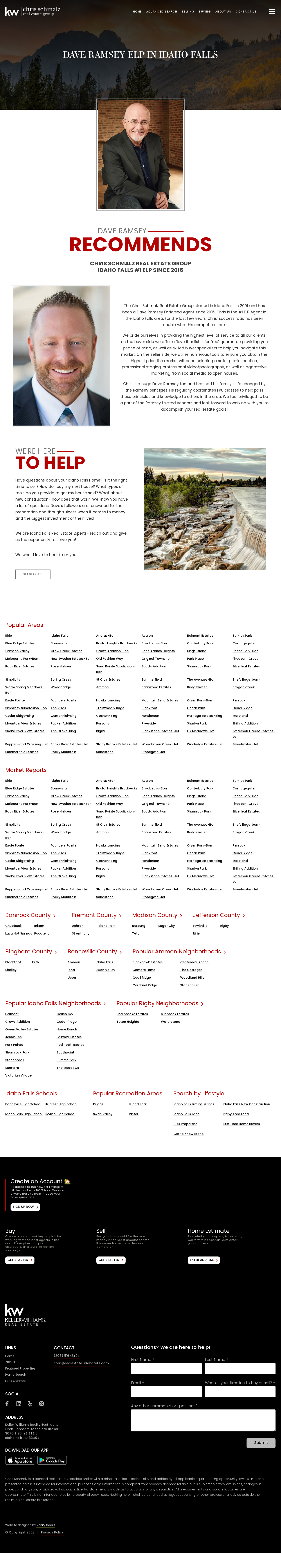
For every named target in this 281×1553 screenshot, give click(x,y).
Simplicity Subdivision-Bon (26, 708)
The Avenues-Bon (201, 679)
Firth (35, 962)
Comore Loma (144, 970)
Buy (49, 1246)
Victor (134, 1114)
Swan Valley (105, 970)
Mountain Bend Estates (160, 700)
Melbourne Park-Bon (21, 658)
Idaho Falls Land (186, 1114)
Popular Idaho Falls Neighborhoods (53, 1003)
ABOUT (10, 1362)
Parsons (102, 723)
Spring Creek (61, 679)
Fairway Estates (69, 1037)
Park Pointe (14, 1045)
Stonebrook (14, 1060)
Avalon (147, 635)
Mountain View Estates (23, 723)
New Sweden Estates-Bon (71, 658)
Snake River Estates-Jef (69, 744)
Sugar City (166, 926)
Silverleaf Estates (246, 666)
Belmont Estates (200, 635)
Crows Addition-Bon (112, 651)
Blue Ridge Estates (20, 643)
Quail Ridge (142, 977)
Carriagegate (243, 643)
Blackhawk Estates (148, 962)
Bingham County (28, 951)
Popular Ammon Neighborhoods (177, 951)
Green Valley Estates (22, 1029)
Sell (140, 1246)
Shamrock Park (199, 666)
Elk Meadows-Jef (200, 731)
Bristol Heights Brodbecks (116, 643)
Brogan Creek (243, 687)
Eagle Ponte (14, 845)
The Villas (58, 708)
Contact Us (246, 12)
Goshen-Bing (106, 716)
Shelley (10, 970)
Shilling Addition (245, 723)
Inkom (39, 926)
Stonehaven (189, 985)
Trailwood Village (110, 708)
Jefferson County (216, 915)
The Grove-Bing (63, 731)
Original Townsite (155, 658)
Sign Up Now (23, 1207)
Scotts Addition (154, 666)
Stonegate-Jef (153, 752)
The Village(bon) (246, 679)
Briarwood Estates (156, 687)
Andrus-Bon (105, 635)
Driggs (98, 1104)
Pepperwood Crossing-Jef (26, 744)
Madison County (154, 915)
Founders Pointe (63, 700)
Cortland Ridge (145, 985)
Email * (137, 1383)
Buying (205, 12)
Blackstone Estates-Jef (160, 731)
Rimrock (238, 700)
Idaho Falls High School (24, 1114)
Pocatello (42, 933)
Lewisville (200, 926)
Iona (71, 970)
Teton (137, 933)
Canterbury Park (200, 643)
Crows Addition (17, 1022)
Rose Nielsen (61, 666)
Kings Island (196, 651)
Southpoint (65, 1052)
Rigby (100, 731)
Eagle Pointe (15, 700)
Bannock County (28, 915)
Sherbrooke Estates (132, 1014)
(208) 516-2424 (67, 1356)
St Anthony (80, 933)
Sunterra (12, 1068)
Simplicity (12, 679)
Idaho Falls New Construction (246, 1104)
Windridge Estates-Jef (205, 744)
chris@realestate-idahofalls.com (81, 1363)
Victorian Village (18, 1075)
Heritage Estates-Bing (204, 716)
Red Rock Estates (70, 1045)
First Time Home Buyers (241, 1124)
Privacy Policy (52, 1532)
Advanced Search (161, 12)
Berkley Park (242, 635)
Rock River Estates (19, 666)
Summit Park (66, 1060)
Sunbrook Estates (175, 1014)
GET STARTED (32, 574)
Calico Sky (65, 1014)
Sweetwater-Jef (245, 744)
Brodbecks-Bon (154, 643)
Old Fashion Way (109, 658)
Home (137, 12)
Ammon (102, 687)
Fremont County (94, 915)
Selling (188, 12)
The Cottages (191, 970)
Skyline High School (60, 1114)
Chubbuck (13, 926)
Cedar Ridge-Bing (19, 716)
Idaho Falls (59, 635)
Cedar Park (196, 708)
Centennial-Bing (64, 716)
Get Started (17, 1260)
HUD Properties (185, 1124)
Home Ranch (67, 1029)
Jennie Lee (13, 1037)
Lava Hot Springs (18, 933)
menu (267, 10)
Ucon (72, 977)
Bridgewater (197, 687)
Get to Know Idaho (188, 1134)
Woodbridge (61, 687)
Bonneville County (92, 951)
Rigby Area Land (236, 1114)
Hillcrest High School (61, 1104)
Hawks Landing (108, 700)
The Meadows (68, 1068)
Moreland (240, 716)
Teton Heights (128, 1022)
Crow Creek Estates (66, 651)
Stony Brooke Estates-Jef (116, 744)
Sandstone (104, 752)
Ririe (8, 635)
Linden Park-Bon (245, 651)
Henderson (150, 716)
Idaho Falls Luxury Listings (193, 1104)
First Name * (142, 1360)
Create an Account (141, 1195)
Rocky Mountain (63, 752)
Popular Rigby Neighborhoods (157, 1003)
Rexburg (138, 926)
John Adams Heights (158, 651)
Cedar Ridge (242, 708)
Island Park (106, 926)
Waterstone (170, 1022)
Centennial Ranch (194, 962)
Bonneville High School (23, 1104)
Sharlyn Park (197, 723)
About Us (223, 12)
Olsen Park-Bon (199, 700)
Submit (261, 1443)
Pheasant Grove (245, 658)
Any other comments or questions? (164, 1406)
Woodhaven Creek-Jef (160, 744)
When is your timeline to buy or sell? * (240, 1383)
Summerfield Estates (21, 752)
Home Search (15, 1374)
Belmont (12, 1014)
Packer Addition (63, 723)
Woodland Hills (192, 977)
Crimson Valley (17, 651)
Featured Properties (20, 1368)
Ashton (77, 926)
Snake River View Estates (25, 731)
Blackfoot (149, 708)
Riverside (149, 723)
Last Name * (216, 1360)
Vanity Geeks (45, 1525)
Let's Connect (16, 1381)
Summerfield (152, 679)
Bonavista (59, 643)
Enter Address (202, 1260)
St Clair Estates (108, 679)
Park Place (195, 658)
